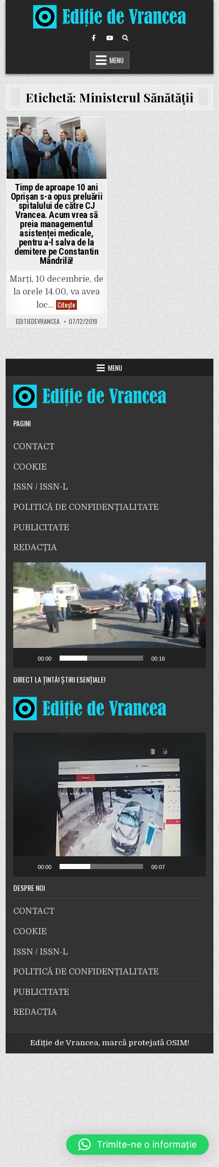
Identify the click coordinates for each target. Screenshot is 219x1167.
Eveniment (39, 135)
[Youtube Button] (109, 38)
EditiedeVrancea (38, 321)
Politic (74, 135)
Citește (67, 305)
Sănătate (56, 149)
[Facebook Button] (93, 38)
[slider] (102, 658)
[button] (109, 615)
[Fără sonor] (176, 658)
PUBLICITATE (41, 527)
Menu (117, 60)
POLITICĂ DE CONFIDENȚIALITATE (86, 507)
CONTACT (33, 446)
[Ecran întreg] (192, 658)
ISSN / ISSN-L (40, 487)
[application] (109, 615)
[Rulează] (26, 658)
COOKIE (30, 467)
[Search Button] (125, 38)
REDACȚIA (35, 547)
